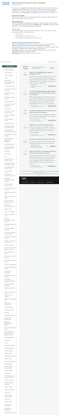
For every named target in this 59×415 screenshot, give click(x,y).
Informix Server (39, 106)
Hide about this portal (17, 4)
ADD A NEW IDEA (10, 66)
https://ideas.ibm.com (52, 12)
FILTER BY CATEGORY (9, 69)
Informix (33, 86)
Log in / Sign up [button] (51, 61)
